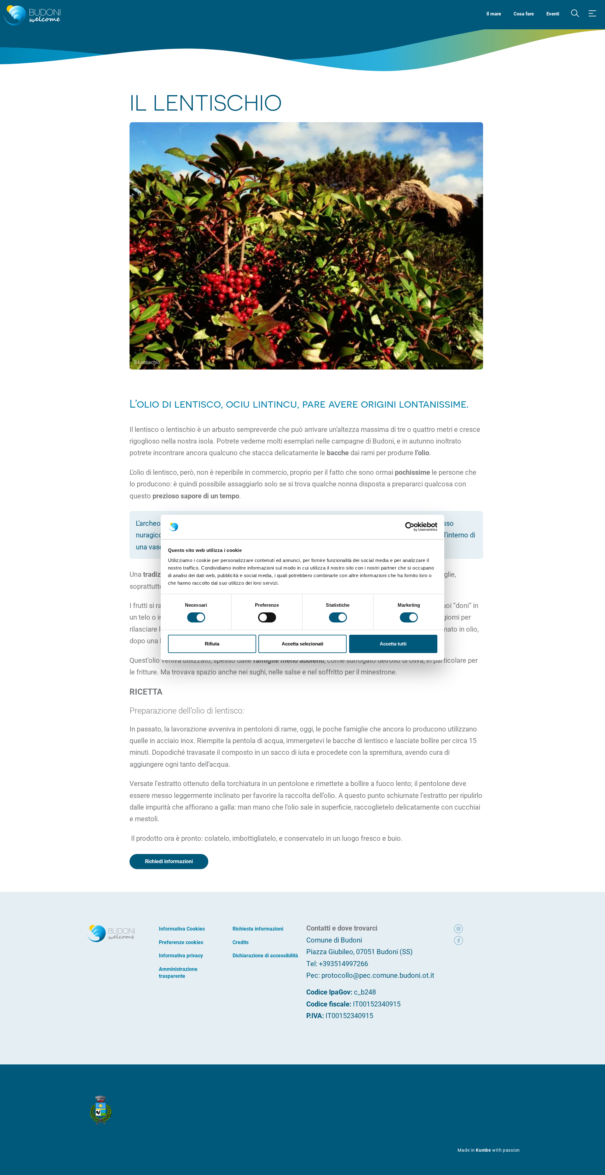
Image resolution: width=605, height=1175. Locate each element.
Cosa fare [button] (524, 13)
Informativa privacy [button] (181, 955)
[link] (467, 928)
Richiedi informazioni (169, 861)
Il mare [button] (494, 13)
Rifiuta (212, 643)
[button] (575, 13)
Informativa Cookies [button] (182, 928)
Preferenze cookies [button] (181, 942)
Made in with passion (489, 1150)
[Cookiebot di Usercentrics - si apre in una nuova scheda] (409, 526)
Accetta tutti (393, 643)
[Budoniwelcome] (31, 16)
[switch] (267, 617)
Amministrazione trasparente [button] (178, 972)
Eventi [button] (552, 13)
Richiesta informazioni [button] (258, 928)
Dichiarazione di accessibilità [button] (265, 955)
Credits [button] (241, 942)
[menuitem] (493, 13)
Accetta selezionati (302, 643)
